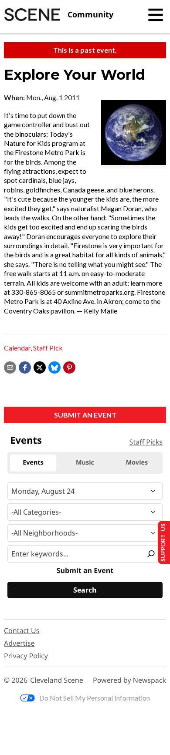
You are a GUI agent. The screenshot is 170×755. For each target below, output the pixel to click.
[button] (69, 366)
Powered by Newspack (129, 680)
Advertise (19, 643)
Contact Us (21, 630)
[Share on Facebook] (25, 366)
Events (26, 440)
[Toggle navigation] (156, 15)
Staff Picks (146, 442)
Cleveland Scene (56, 680)
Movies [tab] (137, 462)
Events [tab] (33, 462)
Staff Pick (48, 348)
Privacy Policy (26, 656)
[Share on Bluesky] (54, 366)
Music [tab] (85, 462)
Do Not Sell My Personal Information (94, 698)
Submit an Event (85, 415)
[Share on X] (40, 366)
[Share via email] (10, 366)
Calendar (17, 348)
